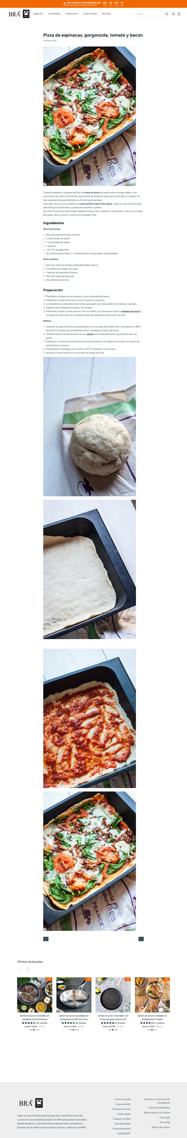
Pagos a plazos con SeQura (157, 1112)
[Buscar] (166, 14)
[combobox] (149, 14)
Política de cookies (161, 1127)
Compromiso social (121, 1109)
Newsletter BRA (123, 1123)
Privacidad (165, 1122)
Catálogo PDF (124, 1133)
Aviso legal (164, 1117)
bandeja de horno (131, 311)
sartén (90, 334)
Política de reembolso (159, 1107)
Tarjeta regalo (124, 1114)
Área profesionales (122, 1128)
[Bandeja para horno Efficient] (89, 185)
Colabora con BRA (122, 1119)
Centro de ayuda (122, 1099)
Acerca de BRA (123, 1104)
